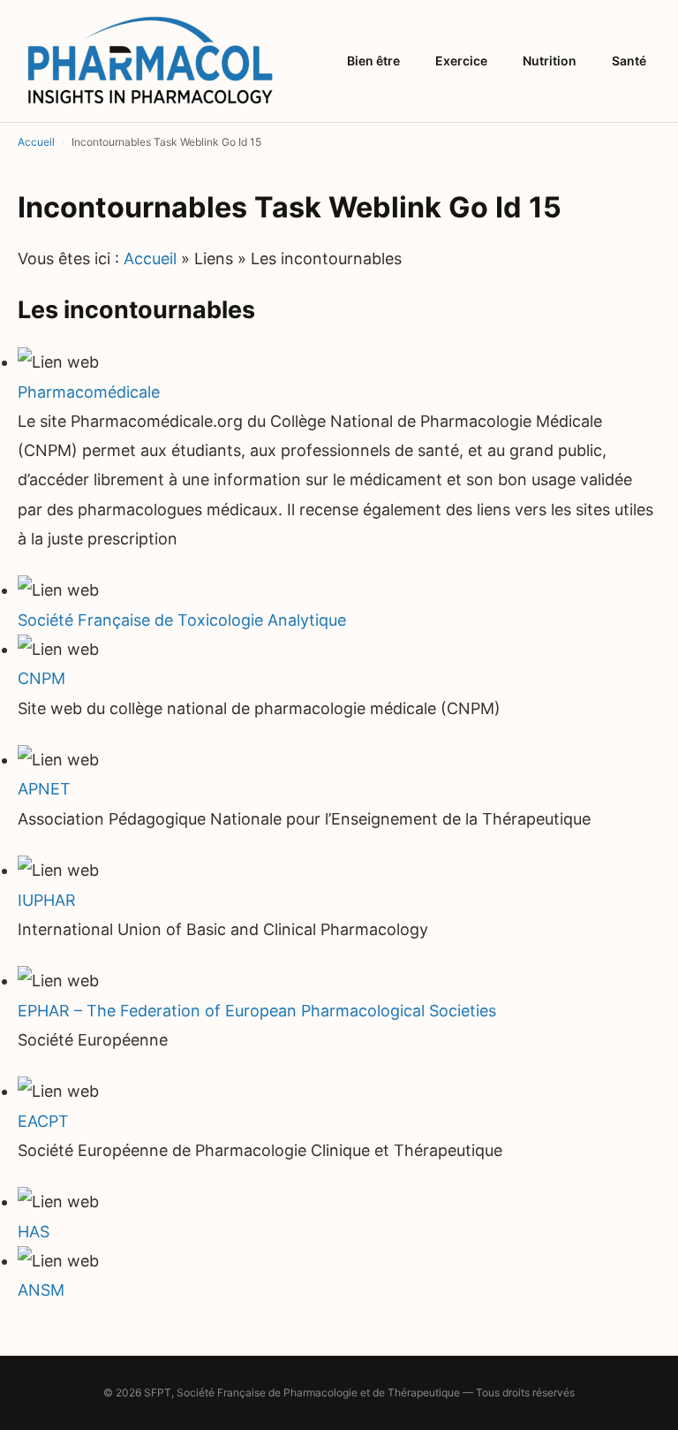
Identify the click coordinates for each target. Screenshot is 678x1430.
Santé (629, 60)
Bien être (373, 60)
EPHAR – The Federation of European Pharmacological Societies (257, 1010)
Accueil (150, 258)
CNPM (41, 678)
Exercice (461, 60)
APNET (44, 789)
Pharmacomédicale (89, 392)
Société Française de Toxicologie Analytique (182, 620)
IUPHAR (47, 900)
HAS (33, 1231)
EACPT (43, 1121)
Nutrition (549, 60)
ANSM (41, 1290)
